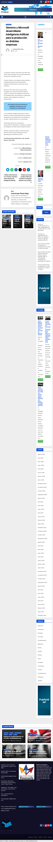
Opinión (40, 651)
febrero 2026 (41, 476)
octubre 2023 (41, 578)
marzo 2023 (41, 604)
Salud (39, 658)
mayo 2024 (41, 553)
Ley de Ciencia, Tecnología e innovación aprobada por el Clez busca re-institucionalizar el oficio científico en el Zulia (47, 332)
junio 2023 (41, 593)
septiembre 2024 (42, 538)
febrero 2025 (41, 520)
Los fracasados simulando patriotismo (40, 43)
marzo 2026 (41, 472)
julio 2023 (40, 589)
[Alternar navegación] (25, 17)
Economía (28, 217)
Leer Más (41, 69)
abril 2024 (40, 556)
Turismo (40, 669)
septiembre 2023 (42, 582)
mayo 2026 (41, 465)
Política (40, 655)
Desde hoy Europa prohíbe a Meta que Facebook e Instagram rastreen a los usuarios (25, 177)
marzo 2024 (41, 560)
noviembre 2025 (42, 487)
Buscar (39, 207)
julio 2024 (40, 546)
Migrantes (40, 644)
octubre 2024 (41, 535)
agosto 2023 (41, 586)
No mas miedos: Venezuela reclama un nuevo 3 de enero (47, 141)
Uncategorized (42, 673)
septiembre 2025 (42, 494)
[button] (48, 17)
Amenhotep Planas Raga (18, 49)
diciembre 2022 (42, 615)
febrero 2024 (41, 564)
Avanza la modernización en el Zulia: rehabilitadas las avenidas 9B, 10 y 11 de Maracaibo (44, 227)
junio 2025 (41, 505)
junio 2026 (41, 461)
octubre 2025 (41, 491)
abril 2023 (40, 600)
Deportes (40, 625)
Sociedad (40, 662)
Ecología (40, 633)
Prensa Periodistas (16, 740)
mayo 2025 (41, 509)
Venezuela (40, 677)
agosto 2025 (41, 498)
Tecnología (8, 24)
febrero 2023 (41, 608)
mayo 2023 (41, 597)
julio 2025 (40, 502)
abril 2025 (40, 513)
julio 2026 (40, 458)
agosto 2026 (41, 454)
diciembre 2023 (42, 571)
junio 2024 (41, 549)
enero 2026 (41, 480)
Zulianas (40, 680)
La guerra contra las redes (40, 180)
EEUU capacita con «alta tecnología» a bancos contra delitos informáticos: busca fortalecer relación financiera (40, 397)
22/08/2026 (7, 740)
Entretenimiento (42, 640)
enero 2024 (41, 567)
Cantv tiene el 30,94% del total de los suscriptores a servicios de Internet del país (40, 327)
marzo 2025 (41, 516)
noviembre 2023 (42, 575)
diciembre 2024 (42, 527)
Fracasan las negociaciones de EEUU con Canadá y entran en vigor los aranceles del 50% (43, 237)
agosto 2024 (41, 542)
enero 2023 (41, 611)
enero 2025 (41, 524)
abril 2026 (40, 469)
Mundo (39, 647)
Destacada (41, 629)
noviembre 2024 (42, 531)
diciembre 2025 (42, 483)
